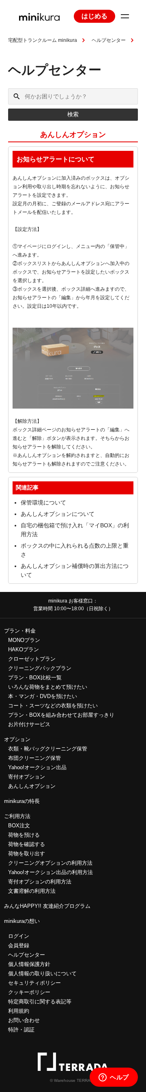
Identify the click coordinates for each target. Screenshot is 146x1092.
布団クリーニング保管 (34, 758)
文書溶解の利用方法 (32, 891)
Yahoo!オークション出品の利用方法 (50, 872)
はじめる (94, 16)
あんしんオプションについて (57, 514)
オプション (17, 739)
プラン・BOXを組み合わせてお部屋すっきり (61, 715)
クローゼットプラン (32, 659)
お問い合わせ (24, 1020)
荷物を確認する (26, 844)
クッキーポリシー (29, 992)
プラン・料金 (20, 631)
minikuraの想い (22, 921)
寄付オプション (26, 777)
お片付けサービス (29, 724)
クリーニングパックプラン (39, 668)
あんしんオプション (32, 786)
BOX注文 (19, 825)
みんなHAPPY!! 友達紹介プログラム (47, 906)
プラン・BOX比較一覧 (35, 677)
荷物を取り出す (26, 854)
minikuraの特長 (22, 801)
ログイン (18, 936)
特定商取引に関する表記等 (39, 1001)
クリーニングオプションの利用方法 (50, 863)
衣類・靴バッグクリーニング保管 (47, 749)
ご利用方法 (17, 816)
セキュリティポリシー (34, 983)
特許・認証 (21, 1030)
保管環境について (43, 502)
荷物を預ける (24, 835)
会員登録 (18, 945)
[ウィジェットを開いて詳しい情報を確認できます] (114, 1078)
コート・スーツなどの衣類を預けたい (53, 706)
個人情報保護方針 (29, 964)
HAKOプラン (23, 649)
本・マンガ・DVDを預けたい (42, 696)
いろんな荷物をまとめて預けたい (47, 687)
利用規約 (18, 1011)
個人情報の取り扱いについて (42, 973)
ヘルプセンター (109, 40)
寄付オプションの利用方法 (39, 882)
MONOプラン (24, 640)
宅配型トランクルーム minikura (42, 40)
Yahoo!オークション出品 (37, 767)
